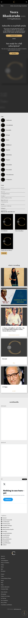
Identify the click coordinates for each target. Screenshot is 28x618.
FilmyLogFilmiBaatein (6, 539)
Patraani (4, 359)
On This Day (3, 598)
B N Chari (9, 206)
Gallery (2, 564)
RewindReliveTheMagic (7, 525)
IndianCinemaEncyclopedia (7, 529)
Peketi (7, 140)
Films (2, 582)
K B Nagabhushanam (14, 19)
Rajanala (8, 150)
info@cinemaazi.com (17, 609)
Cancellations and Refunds (6, 604)
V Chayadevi (9, 179)
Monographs (3, 594)
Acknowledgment (4, 560)
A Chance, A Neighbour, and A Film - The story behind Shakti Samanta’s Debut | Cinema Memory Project (13, 329)
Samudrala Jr (4, 206)
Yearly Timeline (4, 592)
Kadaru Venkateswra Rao (6, 197)
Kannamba (8, 130)
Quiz (2, 569)
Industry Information (5, 586)
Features (2, 574)
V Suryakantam (9, 174)
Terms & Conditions (5, 562)
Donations (3, 558)
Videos (2, 576)
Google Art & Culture (5, 596)
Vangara (8, 159)
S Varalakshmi (9, 125)
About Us (3, 556)
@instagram (3, 406)
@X (2, 479)
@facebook (3, 442)
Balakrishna (9, 154)
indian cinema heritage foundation (18, 6)
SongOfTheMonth (6, 535)
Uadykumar (9, 120)
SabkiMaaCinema (5, 527)
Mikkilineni (8, 145)
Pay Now (14, 53)
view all (4, 253)
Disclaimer (3, 571)
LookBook (4, 544)
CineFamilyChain (5, 540)
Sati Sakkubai (4, 230)
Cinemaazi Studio (4, 589)
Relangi (8, 135)
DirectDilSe (4, 531)
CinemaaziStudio (5, 537)
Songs (2, 584)
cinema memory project (14, 335)
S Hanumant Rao (4, 202)
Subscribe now (14, 35)
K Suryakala (9, 164)
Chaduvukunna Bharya (6, 250)
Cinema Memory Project (6, 578)
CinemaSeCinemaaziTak (7, 519)
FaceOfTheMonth (5, 521)
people (14, 391)
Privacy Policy (4, 602)
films (2, 6)
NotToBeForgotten (6, 523)
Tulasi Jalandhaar (19, 230)
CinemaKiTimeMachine (7, 533)
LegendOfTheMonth (6, 542)
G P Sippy (4, 387)
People (2, 580)
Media (2, 567)
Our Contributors (4, 600)
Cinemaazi (4, 517)
